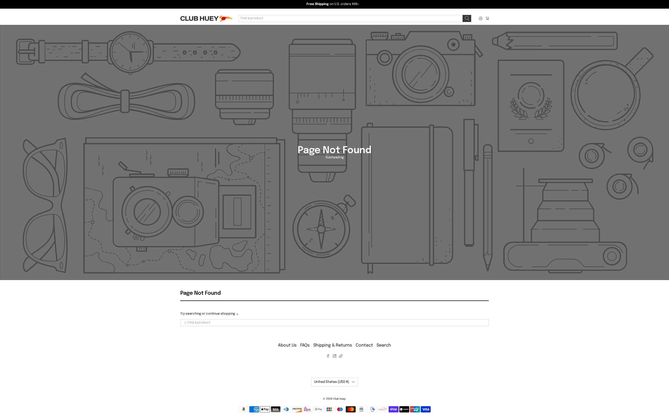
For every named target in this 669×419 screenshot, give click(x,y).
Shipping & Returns (332, 345)
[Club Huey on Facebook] (328, 357)
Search (384, 345)
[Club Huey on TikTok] (341, 357)
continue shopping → (222, 313)
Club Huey (339, 399)
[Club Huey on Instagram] (334, 357)
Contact (364, 345)
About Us (287, 345)
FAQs (305, 345)
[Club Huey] (206, 18)
